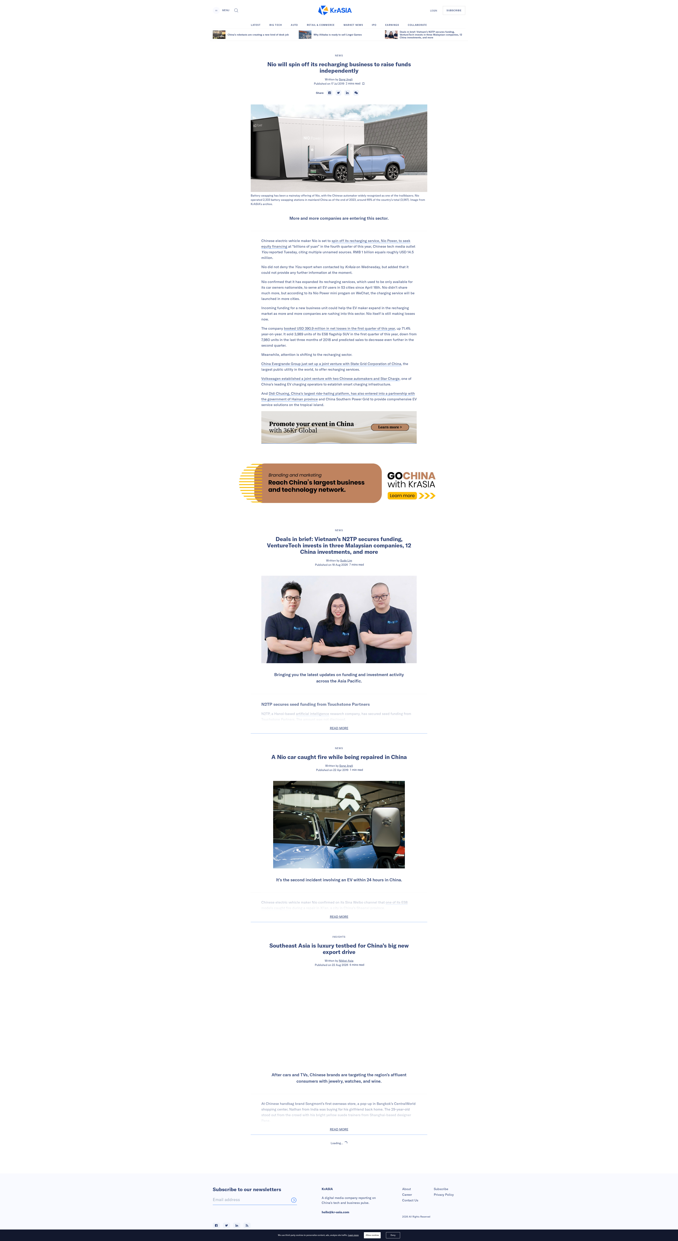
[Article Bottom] (339, 427)
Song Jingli (346, 79)
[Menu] (216, 10)
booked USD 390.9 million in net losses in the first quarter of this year (339, 328)
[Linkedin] (347, 93)
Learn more (353, 1235)
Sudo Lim (346, 560)
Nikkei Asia (346, 960)
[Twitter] (338, 93)
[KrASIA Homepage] (335, 10)
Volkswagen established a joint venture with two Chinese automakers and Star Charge (330, 378)
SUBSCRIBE (454, 10)
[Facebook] (329, 93)
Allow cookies (372, 1235)
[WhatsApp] (356, 93)
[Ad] (339, 483)
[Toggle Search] (236, 10)
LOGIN (433, 10)
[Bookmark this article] (363, 83)
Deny (393, 1235)
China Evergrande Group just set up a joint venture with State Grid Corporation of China (331, 363)
